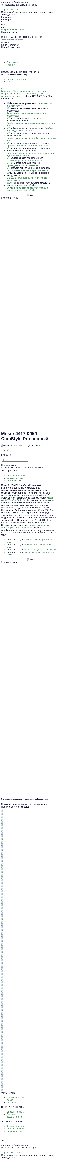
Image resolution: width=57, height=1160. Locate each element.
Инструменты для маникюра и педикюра (27, 170)
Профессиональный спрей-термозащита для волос (25, 526)
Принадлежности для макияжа (22, 165)
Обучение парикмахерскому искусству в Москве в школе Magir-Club (27, 189)
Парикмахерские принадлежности (24, 160)
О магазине (12, 62)
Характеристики (15, 478)
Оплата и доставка (16, 79)
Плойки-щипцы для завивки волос (30, 129)
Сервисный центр (16, 1128)
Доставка (11, 1114)
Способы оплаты (15, 1112)
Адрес (10, 1100)
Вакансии (11, 1102)
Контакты (11, 81)
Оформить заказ (15, 1131)
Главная (5, 91)
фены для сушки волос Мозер (40, 549)
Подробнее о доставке (12, 29)
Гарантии (11, 65)
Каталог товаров (15, 1126)
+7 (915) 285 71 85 (10, 10)
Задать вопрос (14, 1117)
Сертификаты (14, 480)
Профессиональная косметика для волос (28, 145)
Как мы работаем (15, 1097)
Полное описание (16, 476)
